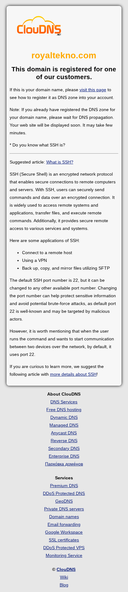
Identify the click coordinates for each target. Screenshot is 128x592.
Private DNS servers (64, 508)
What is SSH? (59, 161)
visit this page (93, 89)
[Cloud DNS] (39, 27)
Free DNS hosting (63, 409)
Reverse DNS (64, 440)
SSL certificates (64, 539)
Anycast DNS (64, 432)
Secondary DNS (64, 448)
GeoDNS (64, 501)
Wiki (64, 577)
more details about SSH (73, 374)
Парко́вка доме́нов (64, 463)
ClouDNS (66, 569)
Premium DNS (64, 485)
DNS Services (63, 401)
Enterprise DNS (64, 456)
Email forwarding (64, 524)
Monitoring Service (64, 555)
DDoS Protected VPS (64, 547)
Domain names (64, 516)
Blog (64, 584)
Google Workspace (64, 532)
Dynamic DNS (64, 417)
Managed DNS (63, 425)
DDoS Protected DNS (64, 493)
